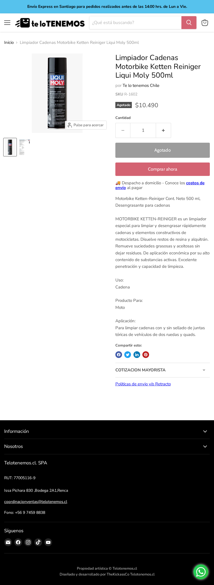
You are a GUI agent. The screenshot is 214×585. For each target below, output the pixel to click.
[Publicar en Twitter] (127, 354)
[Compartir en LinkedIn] (136, 354)
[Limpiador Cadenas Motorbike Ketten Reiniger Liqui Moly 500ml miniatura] (10, 147)
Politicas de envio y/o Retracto (143, 384)
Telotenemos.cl (142, 574)
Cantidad (123, 118)
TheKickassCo (118, 574)
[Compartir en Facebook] (118, 354)
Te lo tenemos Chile (141, 85)
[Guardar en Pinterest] (145, 354)
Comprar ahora (162, 169)
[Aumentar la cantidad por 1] (163, 130)
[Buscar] (188, 22)
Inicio (9, 42)
